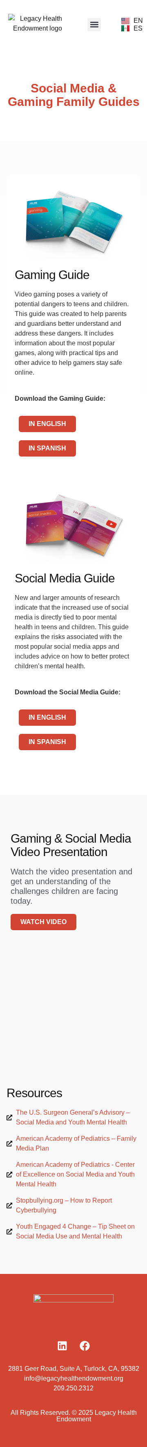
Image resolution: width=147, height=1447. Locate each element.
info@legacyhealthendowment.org (73, 1378)
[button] (94, 24)
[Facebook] (85, 1345)
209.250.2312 (73, 1388)
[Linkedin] (62, 1345)
